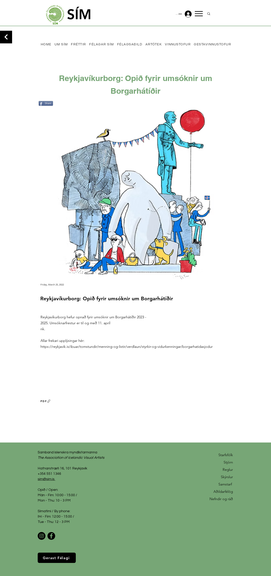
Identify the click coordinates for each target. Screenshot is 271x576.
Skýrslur (227, 477)
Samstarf (225, 484)
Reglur (228, 469)
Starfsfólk (225, 455)
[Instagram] (41, 536)
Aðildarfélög (223, 491)
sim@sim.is (46, 479)
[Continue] (6, 37)
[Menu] (198, 13)
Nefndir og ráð (221, 499)
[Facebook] (51, 536)
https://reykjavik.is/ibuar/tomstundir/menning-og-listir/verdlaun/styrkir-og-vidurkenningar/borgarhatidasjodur (126, 346)
